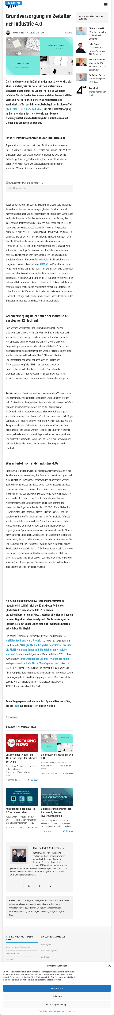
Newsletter (9, 959)
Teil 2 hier (24, 109)
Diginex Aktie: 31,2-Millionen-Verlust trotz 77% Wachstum (97, 50)
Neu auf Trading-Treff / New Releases (18, 947)
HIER (16, 706)
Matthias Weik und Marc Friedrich (24, 640)
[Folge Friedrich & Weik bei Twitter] (50, 886)
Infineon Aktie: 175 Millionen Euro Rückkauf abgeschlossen (98, 66)
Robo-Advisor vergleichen (49, 951)
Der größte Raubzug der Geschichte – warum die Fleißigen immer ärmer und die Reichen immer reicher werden (38, 649)
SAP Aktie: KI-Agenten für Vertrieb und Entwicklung (97, 35)
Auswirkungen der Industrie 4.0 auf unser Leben (20, 810)
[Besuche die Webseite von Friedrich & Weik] (28, 886)
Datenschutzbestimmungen (57, 1011)
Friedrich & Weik (18, 32)
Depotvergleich (46, 957)
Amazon (43, 264)
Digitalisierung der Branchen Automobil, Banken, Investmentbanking (56, 812)
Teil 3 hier (37, 109)
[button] (109, 965)
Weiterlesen (33, 780)
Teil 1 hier (12, 109)
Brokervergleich (46, 944)
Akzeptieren (57, 988)
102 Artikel (60, 848)
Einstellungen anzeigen (57, 1004)
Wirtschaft (69, 32)
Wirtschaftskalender (12, 953)
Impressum (71, 1011)
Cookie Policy (43, 1011)
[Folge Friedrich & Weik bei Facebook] (39, 886)
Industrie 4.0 (13, 717)
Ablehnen (57, 996)
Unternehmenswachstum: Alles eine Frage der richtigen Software (21, 758)
